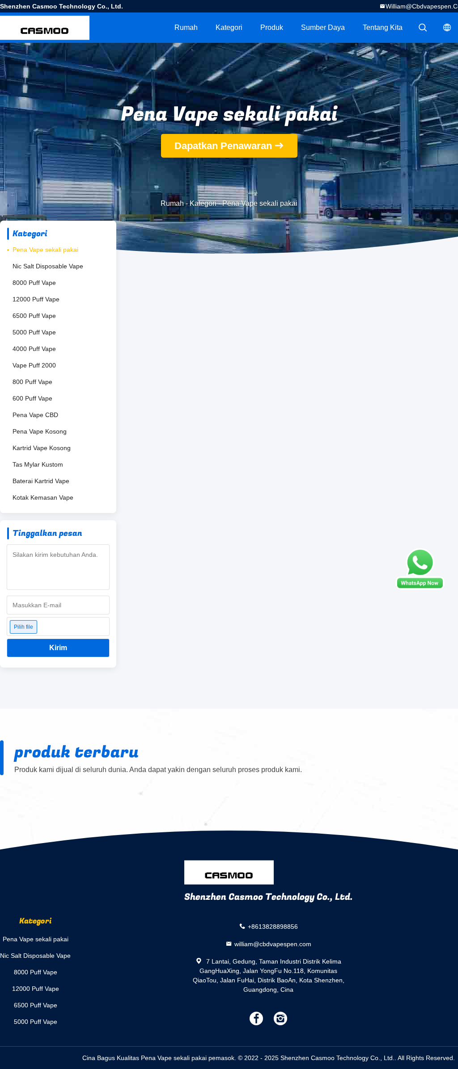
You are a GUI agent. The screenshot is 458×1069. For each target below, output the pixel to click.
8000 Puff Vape (34, 282)
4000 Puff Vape (34, 348)
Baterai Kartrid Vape (41, 480)
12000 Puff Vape (36, 299)
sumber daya (323, 27)
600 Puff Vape (32, 398)
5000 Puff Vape (34, 332)
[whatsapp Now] (420, 569)
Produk (271, 27)
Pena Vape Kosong (40, 431)
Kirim (58, 647)
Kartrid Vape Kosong (42, 447)
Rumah (186, 27)
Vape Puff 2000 (34, 365)
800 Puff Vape (32, 381)
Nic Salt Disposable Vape (48, 266)
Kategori (229, 27)
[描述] (422, 28)
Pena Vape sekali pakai (45, 249)
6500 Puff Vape (34, 315)
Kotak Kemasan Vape (43, 497)
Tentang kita (383, 27)
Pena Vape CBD (35, 414)
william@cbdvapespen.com (272, 944)
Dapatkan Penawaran (223, 145)
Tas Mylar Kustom (38, 464)
